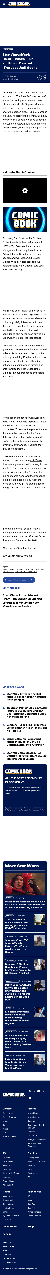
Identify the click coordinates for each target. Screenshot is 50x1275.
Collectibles (12, 981)
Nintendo (31, 1165)
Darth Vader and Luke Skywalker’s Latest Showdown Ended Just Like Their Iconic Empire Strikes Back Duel (18, 992)
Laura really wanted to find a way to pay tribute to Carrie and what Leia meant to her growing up (25, 468)
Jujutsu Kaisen (9, 1208)
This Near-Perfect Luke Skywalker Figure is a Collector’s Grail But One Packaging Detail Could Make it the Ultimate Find (27, 712)
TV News (6, 1157)
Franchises (35, 1191)
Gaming (32, 1153)
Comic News (8, 1113)
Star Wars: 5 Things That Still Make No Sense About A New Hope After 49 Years (26, 697)
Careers (7, 1255)
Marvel (5, 1121)
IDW (4, 1132)
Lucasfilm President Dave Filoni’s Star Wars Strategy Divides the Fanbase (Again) (17, 1017)
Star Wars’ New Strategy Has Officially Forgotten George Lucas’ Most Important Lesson (27, 756)
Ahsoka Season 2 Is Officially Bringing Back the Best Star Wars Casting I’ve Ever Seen (18, 1041)
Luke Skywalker (18, 569)
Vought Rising (8, 1181)
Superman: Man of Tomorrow (36, 1144)
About (5, 1251)
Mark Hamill (39, 115)
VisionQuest (8, 1184)
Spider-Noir (7, 1165)
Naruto (5, 1211)
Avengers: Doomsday (37, 1139)
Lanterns (6, 1177)
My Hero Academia (11, 1215)
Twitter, (12, 555)
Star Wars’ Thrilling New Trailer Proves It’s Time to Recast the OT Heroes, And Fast (18, 968)
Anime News (8, 1196)
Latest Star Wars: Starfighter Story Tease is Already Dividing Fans (15, 1064)
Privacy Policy (39, 810)
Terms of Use (13, 810)
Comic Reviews (9, 1117)
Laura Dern (32, 123)
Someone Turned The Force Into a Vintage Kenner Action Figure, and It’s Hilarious (27, 727)
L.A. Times (36, 460)
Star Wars (8, 50)
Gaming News (34, 1157)
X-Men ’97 (7, 1169)
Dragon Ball (8, 1200)
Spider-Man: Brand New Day (36, 1126)
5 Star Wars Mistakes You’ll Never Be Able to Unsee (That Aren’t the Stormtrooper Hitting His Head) (25, 904)
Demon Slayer (9, 1204)
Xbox (30, 1169)
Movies (9, 898)
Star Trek (32, 1208)
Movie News (33, 1113)
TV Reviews (8, 1161)
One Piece (7, 1219)
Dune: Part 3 (33, 1135)
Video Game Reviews (37, 1161)
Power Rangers (34, 1211)
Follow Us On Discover (18, 579)
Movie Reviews (34, 1117)
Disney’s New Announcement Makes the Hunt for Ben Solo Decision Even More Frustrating (25, 742)
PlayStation (32, 1173)
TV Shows (10, 936)
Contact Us (8, 1243)
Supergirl (31, 1121)
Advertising (8, 1247)
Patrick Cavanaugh (11, 76)
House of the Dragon (12, 1173)
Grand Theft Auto (35, 1215)
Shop (31, 1226)
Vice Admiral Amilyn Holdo (26, 572)
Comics (7, 1108)
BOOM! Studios (9, 1136)
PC (29, 1177)
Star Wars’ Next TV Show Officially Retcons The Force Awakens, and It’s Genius (16, 946)
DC (4, 1125)
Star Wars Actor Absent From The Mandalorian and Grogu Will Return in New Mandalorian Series (22, 601)
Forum (7, 1234)
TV (4, 1153)
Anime (7, 1191)
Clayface (31, 1131)
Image (5, 1128)
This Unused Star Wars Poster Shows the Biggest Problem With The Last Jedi (17, 924)
